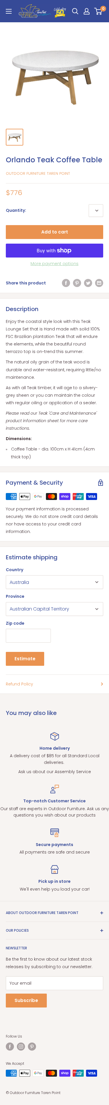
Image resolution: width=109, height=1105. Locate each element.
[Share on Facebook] (66, 283)
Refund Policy (19, 684)
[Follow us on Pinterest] (32, 1047)
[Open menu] (9, 11)
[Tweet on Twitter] (88, 283)
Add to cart (54, 232)
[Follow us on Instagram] (21, 1047)
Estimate (25, 659)
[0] (98, 11)
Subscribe (26, 1000)
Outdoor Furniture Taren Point (38, 173)
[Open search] (75, 11)
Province (15, 596)
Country (14, 570)
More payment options (54, 263)
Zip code (15, 623)
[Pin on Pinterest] (77, 283)
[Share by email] (99, 283)
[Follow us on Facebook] (10, 1047)
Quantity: (16, 210)
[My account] (87, 11)
